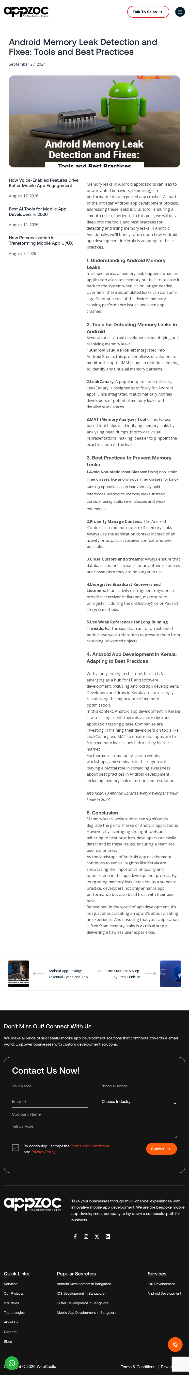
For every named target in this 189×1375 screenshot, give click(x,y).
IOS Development (161, 1284)
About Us (11, 1322)
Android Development (164, 1293)
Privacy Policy (44, 1151)
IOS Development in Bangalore (81, 1293)
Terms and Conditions (90, 1145)
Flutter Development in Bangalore (83, 1303)
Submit (157, 1148)
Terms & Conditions (138, 1366)
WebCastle (46, 1366)
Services (10, 1284)
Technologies (14, 1312)
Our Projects (13, 1293)
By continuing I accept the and (66, 1148)
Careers (10, 1332)
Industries (11, 1303)
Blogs (8, 1341)
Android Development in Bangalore (84, 1284)
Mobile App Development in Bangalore (86, 1312)
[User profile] (180, 12)
